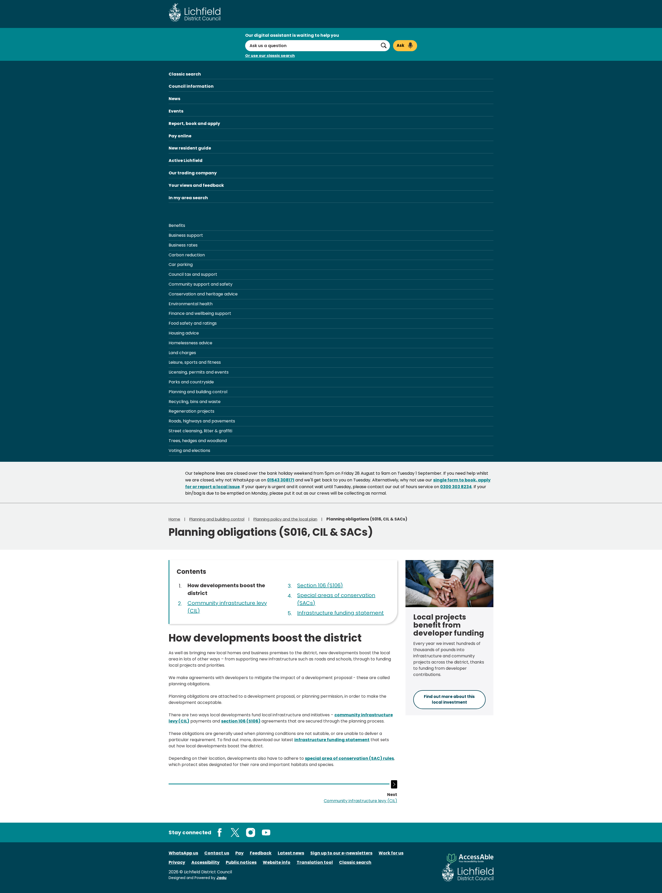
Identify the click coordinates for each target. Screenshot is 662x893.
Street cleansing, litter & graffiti (200, 431)
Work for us (391, 853)
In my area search (188, 198)
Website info (276, 862)
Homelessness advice (190, 343)
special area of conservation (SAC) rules (349, 758)
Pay (239, 853)
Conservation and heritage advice (203, 294)
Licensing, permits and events (199, 372)
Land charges (182, 353)
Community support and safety (200, 284)
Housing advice (184, 333)
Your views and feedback (196, 185)
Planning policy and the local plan (285, 519)
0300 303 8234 (456, 487)
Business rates (183, 245)
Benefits (177, 225)
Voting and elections (189, 450)
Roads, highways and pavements (202, 421)
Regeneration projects (191, 411)
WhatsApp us (183, 853)
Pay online (180, 136)
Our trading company (193, 173)
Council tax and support (193, 274)
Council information (191, 86)
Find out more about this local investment (449, 699)
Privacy (177, 862)
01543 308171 (280, 480)
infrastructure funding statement (332, 740)
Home (174, 519)
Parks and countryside (191, 382)
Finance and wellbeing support (200, 313)
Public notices (241, 862)
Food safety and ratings (193, 323)
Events (176, 111)
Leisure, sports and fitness (195, 362)
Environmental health (191, 304)
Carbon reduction (187, 255)
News (174, 99)
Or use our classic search (270, 55)
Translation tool (315, 862)
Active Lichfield (185, 160)
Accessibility (205, 862)
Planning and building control (198, 392)
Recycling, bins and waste (195, 402)
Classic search (185, 74)
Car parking (181, 264)
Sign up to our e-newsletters (341, 853)
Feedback (261, 853)
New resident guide (190, 148)
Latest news (291, 853)
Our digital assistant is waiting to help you (292, 35)
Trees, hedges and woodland (198, 441)
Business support (186, 235)
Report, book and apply (194, 123)
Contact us (216, 853)
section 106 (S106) (240, 721)
